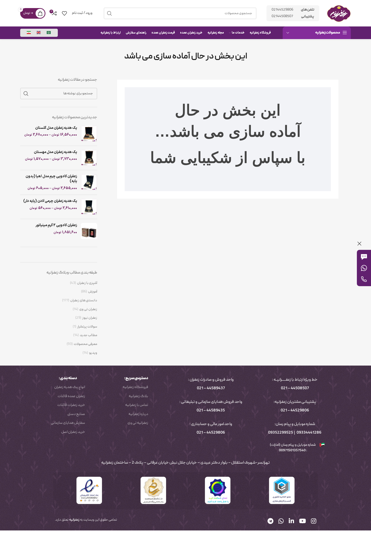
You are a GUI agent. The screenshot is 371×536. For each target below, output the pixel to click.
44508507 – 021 (295, 388)
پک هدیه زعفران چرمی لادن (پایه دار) (50, 201)
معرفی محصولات (85, 344)
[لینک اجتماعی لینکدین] (291, 522)
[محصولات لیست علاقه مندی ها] (64, 13)
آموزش (92, 291)
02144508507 (282, 16)
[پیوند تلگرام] (270, 522)
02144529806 (282, 9)
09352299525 (280, 433)
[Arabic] (49, 33)
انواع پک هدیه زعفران (69, 387)
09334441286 (309, 433)
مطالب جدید (88, 335)
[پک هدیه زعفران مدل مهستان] (89, 158)
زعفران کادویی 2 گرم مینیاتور (56, 225)
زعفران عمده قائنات (71, 396)
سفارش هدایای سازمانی (68, 423)
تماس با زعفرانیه (136, 405)
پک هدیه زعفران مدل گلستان (56, 128)
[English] (39, 33)
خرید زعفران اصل (73, 432)
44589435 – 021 (211, 410)
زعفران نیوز (89, 318)
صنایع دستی (76, 414)
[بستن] (359, 243)
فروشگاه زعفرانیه (135, 387)
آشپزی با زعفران (87, 283)
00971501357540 (292, 450)
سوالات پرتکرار (87, 326)
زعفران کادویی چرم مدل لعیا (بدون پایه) (51, 179)
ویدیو (93, 353)
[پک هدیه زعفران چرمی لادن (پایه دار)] (89, 207)
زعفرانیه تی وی (137, 423)
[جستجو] (26, 93)
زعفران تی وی (88, 309)
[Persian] (29, 33)
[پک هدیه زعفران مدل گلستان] (89, 134)
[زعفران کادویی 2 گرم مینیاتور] (89, 231)
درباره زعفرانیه (138, 414)
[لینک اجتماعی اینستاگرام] (313, 522)
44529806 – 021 (295, 410)
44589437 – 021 (211, 388)
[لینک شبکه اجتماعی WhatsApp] (281, 522)
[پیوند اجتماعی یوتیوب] (302, 522)
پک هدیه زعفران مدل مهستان (55, 152)
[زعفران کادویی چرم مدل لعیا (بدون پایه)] (89, 182)
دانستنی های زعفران (83, 300)
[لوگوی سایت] (339, 13)
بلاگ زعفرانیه (138, 396)
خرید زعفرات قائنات (71, 405)
